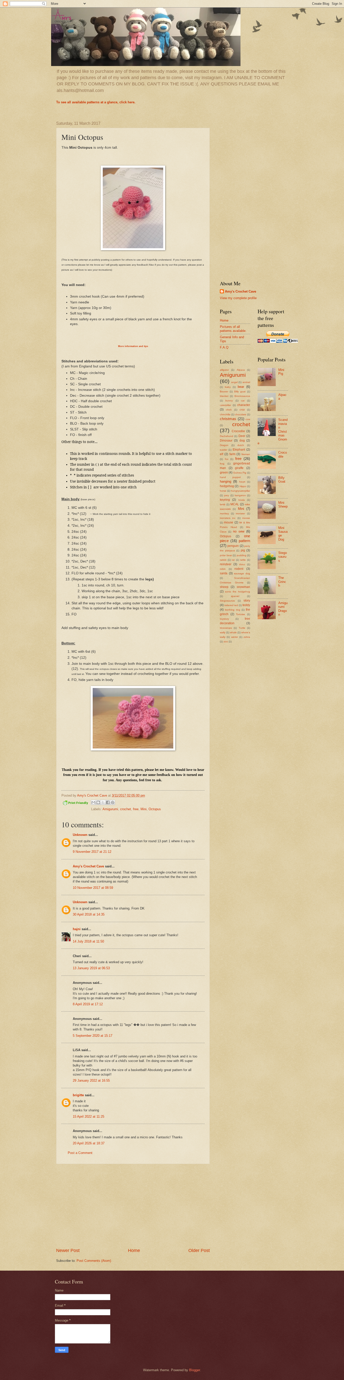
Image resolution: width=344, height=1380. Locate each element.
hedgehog (227, 486)
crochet (125, 809)
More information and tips (133, 346)
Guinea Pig (239, 472)
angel (234, 382)
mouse (228, 522)
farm (232, 454)
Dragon (224, 445)
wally (222, 632)
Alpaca (241, 369)
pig (243, 550)
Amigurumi (110, 809)
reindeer (225, 564)
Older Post (199, 1250)
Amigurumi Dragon (283, 608)
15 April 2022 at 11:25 (88, 1116)
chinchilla (225, 414)
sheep (224, 586)
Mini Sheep (283, 504)
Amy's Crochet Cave (88, 866)
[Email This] (93, 802)
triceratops (226, 627)
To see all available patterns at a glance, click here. (95, 102)
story (247, 600)
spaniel (235, 596)
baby (228, 387)
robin (223, 569)
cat (243, 400)
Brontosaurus (242, 396)
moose (246, 518)
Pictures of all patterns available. (233, 328)
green (224, 472)
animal (246, 382)
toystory (224, 618)
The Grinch (282, 581)
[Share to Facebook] (107, 802)
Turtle (242, 627)
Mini (144, 809)
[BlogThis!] (98, 802)
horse (223, 490)
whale (233, 632)
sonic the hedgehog (237, 591)
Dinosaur (226, 440)
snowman (243, 586)
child (242, 409)
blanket (224, 396)
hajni (77, 929)
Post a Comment (80, 1153)
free (136, 809)
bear (241, 387)
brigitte (78, 1095)
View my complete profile (238, 298)
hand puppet (230, 477)
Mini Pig (281, 371)
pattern (244, 541)
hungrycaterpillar (240, 490)
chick (229, 409)
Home (134, 1250)
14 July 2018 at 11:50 (88, 941)
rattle (243, 559)
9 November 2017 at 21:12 (92, 852)
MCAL (234, 504)
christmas (228, 419)
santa (223, 573)
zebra (247, 637)
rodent (238, 568)
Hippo (242, 486)
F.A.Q (224, 347)
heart (242, 481)
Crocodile (238, 431)
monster (240, 513)
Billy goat (240, 391)
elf (221, 454)
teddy (246, 605)
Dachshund (226, 436)
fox (226, 459)
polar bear (226, 555)
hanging (225, 481)
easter (223, 449)
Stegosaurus (227, 600)
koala (241, 499)
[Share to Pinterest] (112, 802)
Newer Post (68, 1250)
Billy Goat (281, 479)
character (243, 404)
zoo (226, 641)
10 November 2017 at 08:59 (93, 888)
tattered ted (231, 605)
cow (248, 419)
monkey (224, 513)
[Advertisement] (133, 1206)
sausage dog (242, 573)
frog (222, 463)
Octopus (155, 809)
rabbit (223, 559)
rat (233, 559)
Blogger (194, 1370)
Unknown (80, 835)
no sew (238, 531)
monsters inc (227, 518)
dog (242, 440)
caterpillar (225, 405)
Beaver (224, 391)
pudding (241, 555)
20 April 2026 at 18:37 (89, 1143)
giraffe (239, 467)
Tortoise (240, 614)
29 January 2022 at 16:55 (91, 1080)
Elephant (239, 449)
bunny (229, 400)
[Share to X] (103, 802)
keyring (225, 499)
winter (234, 637)
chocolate (240, 414)
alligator (224, 369)
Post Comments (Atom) (94, 1261)
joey (226, 495)
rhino (242, 564)
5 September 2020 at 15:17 (92, 1036)
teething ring (232, 609)
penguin (233, 545)
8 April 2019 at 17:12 (88, 1004)
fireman (246, 454)
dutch (240, 445)
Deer (241, 435)
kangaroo (240, 495)
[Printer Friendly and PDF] (75, 804)
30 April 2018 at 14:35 (89, 914)
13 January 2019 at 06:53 (91, 968)
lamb (222, 504)
